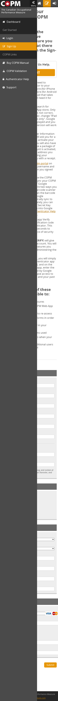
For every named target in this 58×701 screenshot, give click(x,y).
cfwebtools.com (39, 698)
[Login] (54, 3)
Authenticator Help (44, 211)
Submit (50, 664)
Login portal (41, 163)
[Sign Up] (47, 3)
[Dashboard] (39, 3)
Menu (33, 5)
